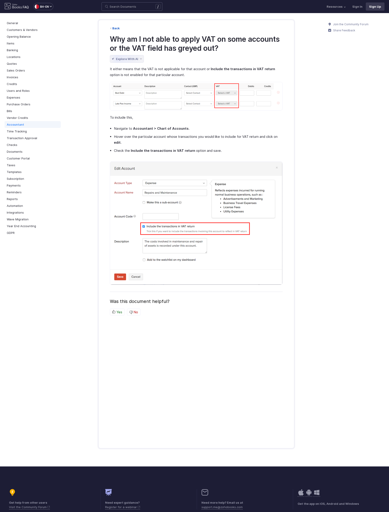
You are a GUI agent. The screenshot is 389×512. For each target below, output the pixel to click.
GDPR (11, 233)
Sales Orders (16, 70)
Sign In (357, 6)
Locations (13, 57)
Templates (14, 172)
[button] (41, 6)
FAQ (26, 7)
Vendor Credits (17, 118)
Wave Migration (18, 219)
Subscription (15, 178)
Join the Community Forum (350, 24)
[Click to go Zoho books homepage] (13, 6)
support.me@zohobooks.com (222, 507)
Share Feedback (343, 30)
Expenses (13, 97)
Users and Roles (18, 90)
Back (116, 28)
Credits (12, 84)
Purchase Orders (18, 104)
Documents (15, 151)
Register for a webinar (121, 507)
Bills (9, 111)
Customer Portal (18, 158)
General (12, 23)
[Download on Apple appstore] (308, 495)
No (135, 312)
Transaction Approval (22, 138)
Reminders (14, 192)
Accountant (15, 124)
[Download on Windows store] (316, 495)
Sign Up (375, 6)
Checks (12, 145)
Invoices (12, 77)
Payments (14, 185)
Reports (12, 199)
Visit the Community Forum (28, 507)
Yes (118, 312)
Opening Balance (19, 36)
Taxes (11, 165)
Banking (12, 50)
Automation (15, 206)
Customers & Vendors (22, 30)
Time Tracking (17, 131)
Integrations (15, 212)
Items (10, 43)
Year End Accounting (21, 226)
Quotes (12, 63)
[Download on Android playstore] (301, 495)
